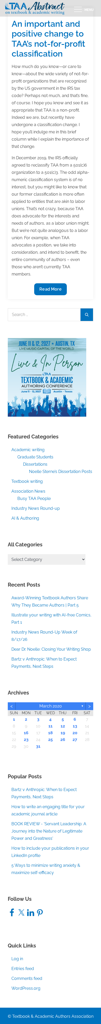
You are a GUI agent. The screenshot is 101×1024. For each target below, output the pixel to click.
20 (75, 732)
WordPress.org (25, 988)
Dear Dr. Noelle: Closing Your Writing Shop (51, 649)
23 (26, 739)
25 (50, 739)
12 (63, 726)
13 (75, 726)
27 (75, 739)
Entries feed (22, 968)
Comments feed (26, 978)
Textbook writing (27, 481)
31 (38, 746)
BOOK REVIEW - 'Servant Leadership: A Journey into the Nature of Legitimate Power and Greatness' (48, 831)
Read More (52, 290)
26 (62, 739)
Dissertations (35, 464)
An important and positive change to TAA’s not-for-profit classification (48, 38)
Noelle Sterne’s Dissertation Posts (60, 471)
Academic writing (28, 449)
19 (63, 732)
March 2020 (50, 706)
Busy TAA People (34, 498)
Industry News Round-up (35, 508)
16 (26, 732)
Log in (17, 958)
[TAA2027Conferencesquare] (47, 376)
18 (50, 732)
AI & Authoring (25, 518)
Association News (28, 491)
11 (50, 726)
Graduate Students (35, 457)
